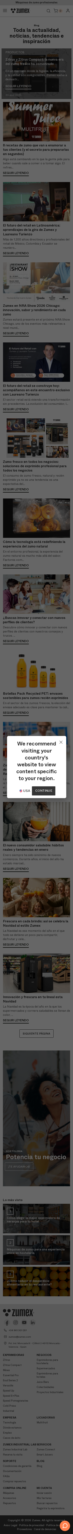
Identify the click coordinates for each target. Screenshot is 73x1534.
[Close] (60, 741)
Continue (43, 790)
